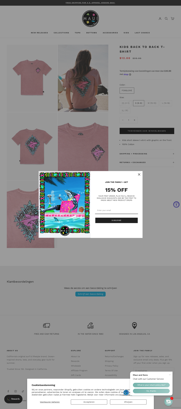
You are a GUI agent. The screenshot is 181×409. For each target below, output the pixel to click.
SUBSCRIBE (116, 220)
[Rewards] (13, 399)
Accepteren (89, 402)
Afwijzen (128, 402)
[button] (168, 402)
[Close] (139, 174)
